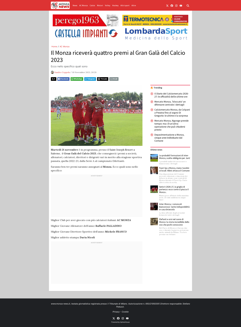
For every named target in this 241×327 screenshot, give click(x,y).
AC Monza (83, 5)
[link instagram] (176, 5)
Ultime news (156, 149)
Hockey (115, 5)
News (75, 5)
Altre (134, 5)
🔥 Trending (156, 87)
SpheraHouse (125, 322)
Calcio (92, 5)
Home (54, 46)
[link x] (167, 5)
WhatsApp (78, 79)
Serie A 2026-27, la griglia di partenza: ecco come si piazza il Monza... (174, 189)
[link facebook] (172, 5)
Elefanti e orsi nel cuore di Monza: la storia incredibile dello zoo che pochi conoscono (174, 222)
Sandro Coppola (62, 72)
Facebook (64, 79)
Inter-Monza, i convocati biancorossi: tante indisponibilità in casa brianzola (174, 207)
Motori (100, 5)
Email (115, 79)
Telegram (91, 79)
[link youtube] (181, 5)
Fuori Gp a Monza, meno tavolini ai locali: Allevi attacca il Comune (174, 169)
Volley (107, 5)
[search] (188, 5)
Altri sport (125, 5)
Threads (104, 79)
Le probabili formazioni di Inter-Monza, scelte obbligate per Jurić (174, 157)
